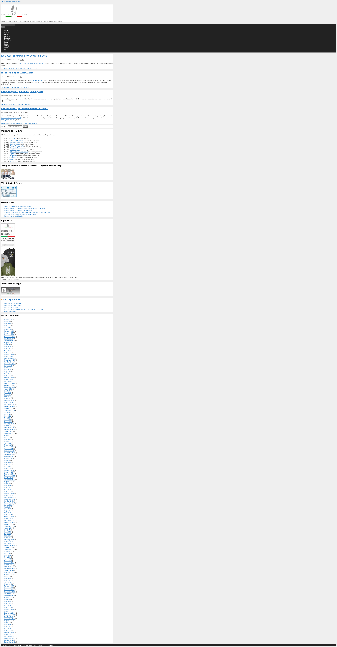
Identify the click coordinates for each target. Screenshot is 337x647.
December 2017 (9, 520)
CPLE (11, 159)
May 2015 (7, 580)
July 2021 (7, 437)
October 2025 (8, 339)
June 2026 (7, 323)
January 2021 (8, 449)
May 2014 (7, 603)
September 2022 (9, 410)
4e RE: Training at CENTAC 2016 (17, 72)
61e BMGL (12, 158)
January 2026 (8, 333)
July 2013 (7, 623)
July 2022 (7, 414)
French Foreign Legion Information (30, 645)
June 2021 (7, 439)
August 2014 (8, 598)
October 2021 (8, 431)
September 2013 (9, 619)
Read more (19, 68)
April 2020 (7, 466)
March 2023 (8, 399)
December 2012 (9, 636)
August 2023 (8, 389)
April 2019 (7, 489)
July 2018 (7, 507)
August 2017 (8, 528)
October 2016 (8, 547)
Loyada (12, 154)
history (25, 113)
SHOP (6, 50)
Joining (6, 32)
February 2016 (9, 563)
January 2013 (8, 634)
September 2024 (9, 364)
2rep (20, 113)
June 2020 (7, 462)
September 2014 (9, 596)
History (6, 46)
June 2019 (7, 486)
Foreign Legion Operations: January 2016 (22, 91)
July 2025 (7, 345)
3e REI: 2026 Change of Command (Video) (17, 206)
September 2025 (9, 341)
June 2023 (7, 393)
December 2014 (9, 590)
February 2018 (9, 516)
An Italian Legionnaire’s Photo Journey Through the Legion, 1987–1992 (27, 212)
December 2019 (9, 474)
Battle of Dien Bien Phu (8, 120)
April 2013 (7, 628)
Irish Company (15, 150)
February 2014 (9, 609)
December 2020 (9, 451)
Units (6, 34)
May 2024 (7, 372)
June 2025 (7, 346)
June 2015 (7, 578)
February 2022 (9, 424)
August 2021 (8, 435)
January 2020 (8, 472)
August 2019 (8, 482)
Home (6, 30)
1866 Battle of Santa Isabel (19, 152)
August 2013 (8, 621)
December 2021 (9, 428)
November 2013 (9, 615)
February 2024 (9, 377)
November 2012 (9, 638)
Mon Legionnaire (11, 299)
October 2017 (8, 524)
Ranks (6, 44)
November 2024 (9, 360)
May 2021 (7, 441)
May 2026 (7, 325)
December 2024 (9, 358)
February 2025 (9, 354)
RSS (45, 645)
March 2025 (8, 352)
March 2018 (8, 514)
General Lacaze (15, 144)
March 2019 (8, 491)
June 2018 (7, 509)
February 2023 (9, 401)
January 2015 (8, 588)
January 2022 (8, 426)
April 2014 (7, 605)
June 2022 (7, 416)
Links (6, 48)
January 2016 (8, 565)
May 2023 (7, 395)
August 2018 (8, 505)
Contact (50, 645)
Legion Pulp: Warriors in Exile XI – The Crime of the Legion (23, 309)
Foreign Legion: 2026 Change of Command (18, 210)
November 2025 (9, 337)
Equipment (7, 38)
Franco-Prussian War (17, 146)
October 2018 (8, 501)
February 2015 (9, 586)
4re (21, 77)
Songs (6, 42)
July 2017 (7, 530)
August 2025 (8, 343)
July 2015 (7, 576)
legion (21, 96)
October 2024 (8, 362)
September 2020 (9, 457)
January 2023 (8, 402)
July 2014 (7, 599)
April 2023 (7, 397)
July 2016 (7, 553)
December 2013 (9, 613)
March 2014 (8, 607)
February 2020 (9, 470)
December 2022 (9, 404)
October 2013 (8, 617)
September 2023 (9, 387)
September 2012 (9, 642)
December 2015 (9, 567)
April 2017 (7, 536)
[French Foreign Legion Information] (14, 16)
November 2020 (9, 453)
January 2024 (8, 379)
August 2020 (8, 458)
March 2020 (8, 468)
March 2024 (8, 375)
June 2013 (7, 625)
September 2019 (9, 480)
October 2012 (8, 640)
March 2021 (8, 445)
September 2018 (9, 503)
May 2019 (7, 487)
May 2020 (7, 464)
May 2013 (7, 627)
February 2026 (9, 331)
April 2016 (7, 559)
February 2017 (9, 540)
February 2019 (9, 493)
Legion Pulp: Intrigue (11, 307)
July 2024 (7, 368)
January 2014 (8, 611)
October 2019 (8, 478)
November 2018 (9, 499)
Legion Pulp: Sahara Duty (12, 305)
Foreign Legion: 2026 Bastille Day (15, 216)
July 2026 (7, 321)
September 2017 (9, 526)
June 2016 (7, 555)
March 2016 (8, 561)
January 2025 (8, 356)
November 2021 (9, 430)
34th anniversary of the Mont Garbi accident (24, 108)
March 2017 (8, 538)
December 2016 (9, 543)
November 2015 (9, 569)
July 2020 (7, 460)
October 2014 (8, 594)
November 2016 (9, 545)
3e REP (12, 161)
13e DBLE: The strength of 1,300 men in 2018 (24, 55)
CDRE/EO (13, 138)
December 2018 (9, 497)
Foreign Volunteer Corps (18, 148)
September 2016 (9, 549)
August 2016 (8, 551)
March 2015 (8, 584)
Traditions (7, 40)
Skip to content (6, 2)
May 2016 (7, 557)
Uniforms (7, 36)
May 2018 (7, 511)
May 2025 (7, 348)
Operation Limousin (16, 142)
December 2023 (9, 381)
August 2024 (8, 366)
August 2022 (8, 412)
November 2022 (9, 406)
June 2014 (7, 601)
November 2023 (9, 383)
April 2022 (7, 420)
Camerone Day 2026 (10, 311)
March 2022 (8, 422)
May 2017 (7, 534)
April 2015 (7, 582)
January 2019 (8, 495)
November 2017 (9, 522)
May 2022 (7, 418)
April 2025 (7, 350)
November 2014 (9, 592)
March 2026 (8, 329)
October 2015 (8, 571)
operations (27, 96)
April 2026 (7, 327)
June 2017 (7, 532)
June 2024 (7, 370)
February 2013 (9, 632)
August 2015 (8, 574)
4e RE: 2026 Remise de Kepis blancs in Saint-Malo (20, 214)
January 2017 (8, 542)
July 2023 (7, 391)
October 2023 (8, 385)
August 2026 (8, 319)
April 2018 (7, 513)
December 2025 (9, 335)
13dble (22, 60)
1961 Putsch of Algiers (17, 140)
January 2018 (8, 518)
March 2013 (8, 630)
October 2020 (8, 455)
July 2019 (7, 484)
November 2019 (9, 476)
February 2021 (9, 447)
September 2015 (9, 572)
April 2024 (7, 374)
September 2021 (9, 433)
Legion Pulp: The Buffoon (12, 303)
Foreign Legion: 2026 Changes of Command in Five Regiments (24, 208)
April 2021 (7, 443)
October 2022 (8, 408)
